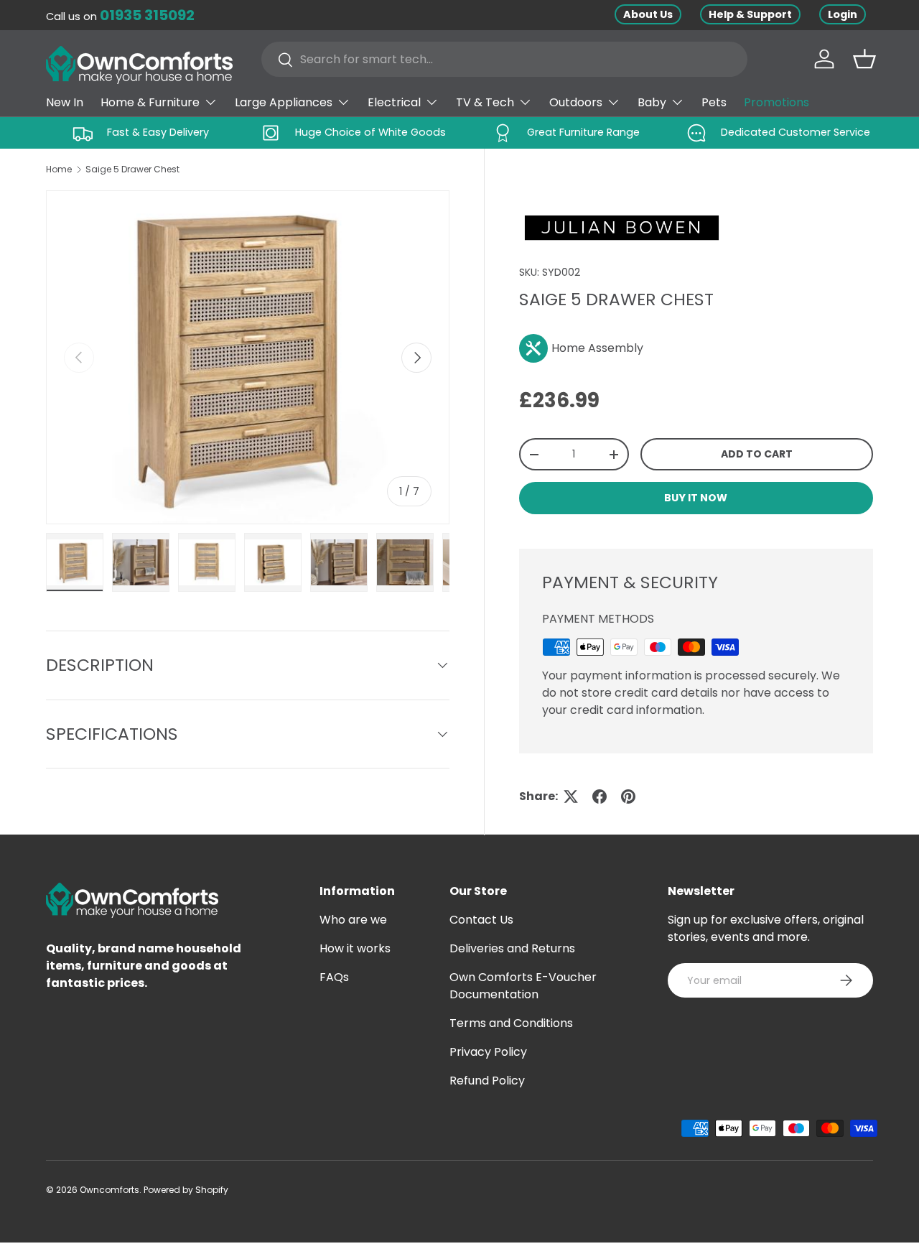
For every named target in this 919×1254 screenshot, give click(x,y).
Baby (652, 102)
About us (648, 14)
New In (64, 102)
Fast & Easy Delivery (158, 132)
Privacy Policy (488, 1052)
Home (59, 169)
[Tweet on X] (570, 796)
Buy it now (695, 498)
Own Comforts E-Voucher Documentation (523, 986)
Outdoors (575, 102)
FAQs (334, 977)
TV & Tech (485, 102)
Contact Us (481, 919)
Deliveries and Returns (512, 948)
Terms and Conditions (511, 1023)
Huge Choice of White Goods (370, 132)
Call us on (120, 16)
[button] (864, 59)
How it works (355, 948)
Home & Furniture (150, 102)
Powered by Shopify (186, 1190)
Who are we (353, 919)
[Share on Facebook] (599, 796)
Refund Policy (487, 1080)
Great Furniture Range (583, 132)
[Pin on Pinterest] (628, 796)
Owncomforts (109, 1190)
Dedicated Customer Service (795, 132)
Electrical (394, 102)
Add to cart (757, 454)
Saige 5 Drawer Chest (132, 169)
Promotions (776, 102)
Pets (714, 102)
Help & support (750, 14)
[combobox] (504, 59)
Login (842, 14)
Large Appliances (283, 102)
